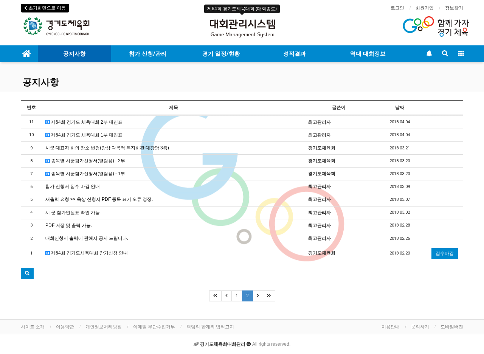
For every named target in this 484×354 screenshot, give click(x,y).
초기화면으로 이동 (46, 8)
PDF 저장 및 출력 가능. (68, 225)
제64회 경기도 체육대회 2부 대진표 (86, 122)
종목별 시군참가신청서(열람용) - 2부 (87, 160)
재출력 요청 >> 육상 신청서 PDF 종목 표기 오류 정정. (99, 199)
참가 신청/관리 (148, 53)
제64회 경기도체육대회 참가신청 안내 (89, 253)
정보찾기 (454, 8)
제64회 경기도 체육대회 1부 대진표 (86, 135)
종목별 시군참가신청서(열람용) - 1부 (87, 173)
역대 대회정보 (368, 53)
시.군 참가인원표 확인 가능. (73, 212)
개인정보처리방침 (103, 326)
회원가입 (425, 8)
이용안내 (391, 326)
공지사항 (74, 53)
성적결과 (294, 53)
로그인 (397, 8)
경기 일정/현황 (221, 53)
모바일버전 (452, 326)
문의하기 (420, 326)
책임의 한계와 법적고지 (210, 326)
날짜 (399, 107)
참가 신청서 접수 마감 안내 (72, 186)
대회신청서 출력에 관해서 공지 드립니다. (86, 238)
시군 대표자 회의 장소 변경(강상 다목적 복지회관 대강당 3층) (107, 148)
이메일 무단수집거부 (154, 326)
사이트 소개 (33, 326)
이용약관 (65, 326)
